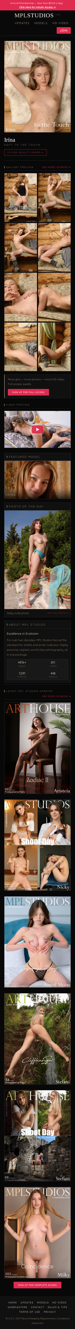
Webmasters (17, 1307)
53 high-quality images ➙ (25, 152)
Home (13, 1302)
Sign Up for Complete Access (37, 1285)
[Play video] (37, 429)
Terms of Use (29, 1311)
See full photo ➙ (58, 613)
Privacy (50, 1311)
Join (64, 30)
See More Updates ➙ (56, 167)
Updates (22, 23)
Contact (37, 1307)
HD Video (60, 23)
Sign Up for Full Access (28, 392)
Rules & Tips (57, 1307)
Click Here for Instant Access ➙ (37, 7)
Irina (9, 140)
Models (41, 23)
